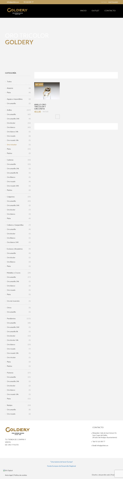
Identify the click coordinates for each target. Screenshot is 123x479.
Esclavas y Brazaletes (15, 249)
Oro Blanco (11, 177)
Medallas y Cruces (13, 273)
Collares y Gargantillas (15, 225)
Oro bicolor (11, 123)
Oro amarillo (11, 103)
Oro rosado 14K (13, 186)
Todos (9, 81)
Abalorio (10, 88)
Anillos (9, 110)
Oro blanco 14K (13, 242)
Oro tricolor (12, 145)
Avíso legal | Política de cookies (16, 475)
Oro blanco (11, 127)
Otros (9, 308)
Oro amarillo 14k (13, 168)
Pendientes (11, 318)
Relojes (9, 405)
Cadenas (10, 160)
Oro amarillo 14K (13, 119)
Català (104, 2)
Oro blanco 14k (12, 132)
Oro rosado (11, 136)
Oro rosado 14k (12, 140)
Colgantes (11, 197)
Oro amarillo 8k (12, 173)
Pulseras (10, 373)
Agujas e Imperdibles (15, 99)
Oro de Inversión (13, 301)
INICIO (83, 10)
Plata (9, 92)
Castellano (113, 2)
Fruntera (114, 475)
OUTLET (95, 10)
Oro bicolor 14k (12, 340)
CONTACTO (110, 10)
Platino (9, 153)
